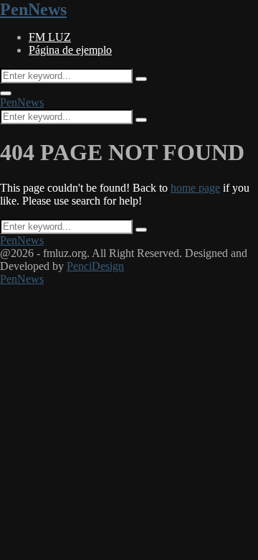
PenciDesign (95, 266)
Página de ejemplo (70, 50)
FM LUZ (50, 37)
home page (195, 188)
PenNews (33, 9)
